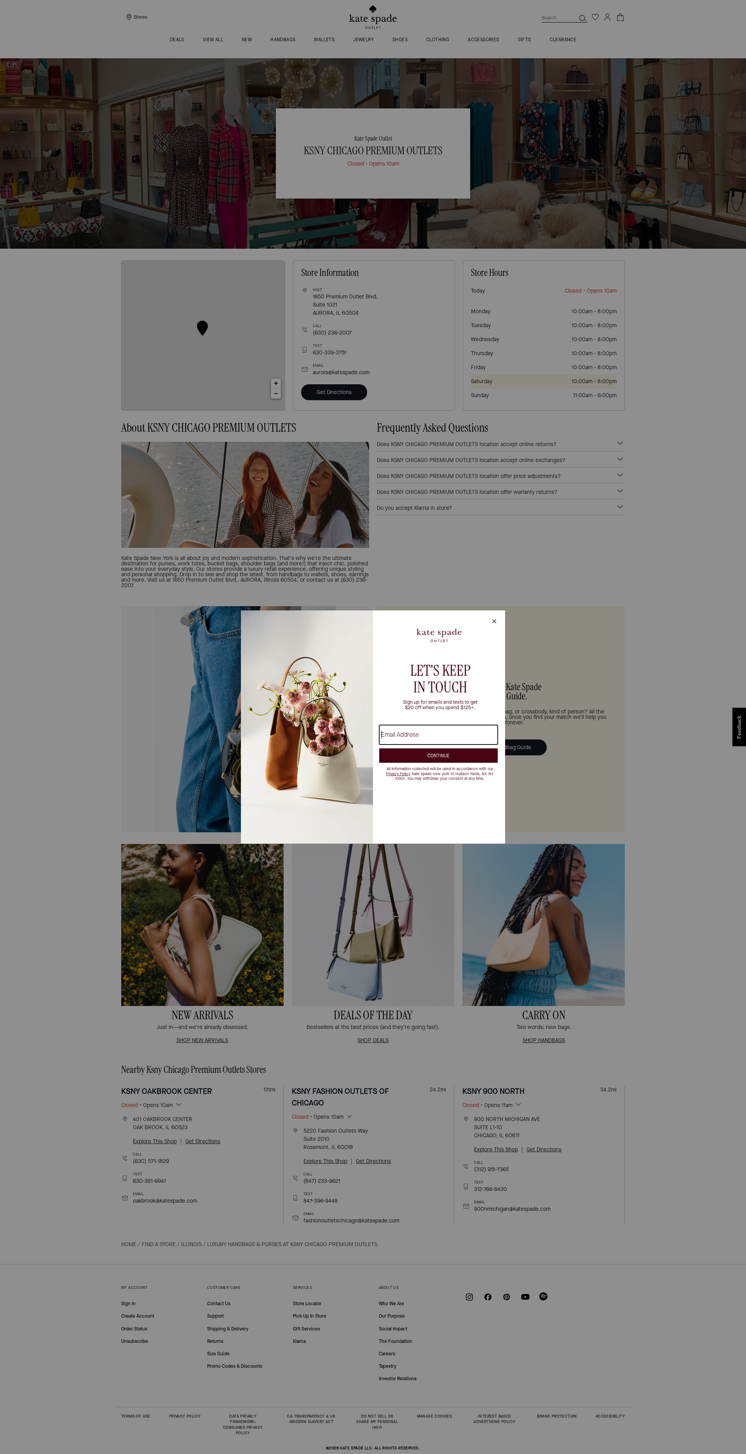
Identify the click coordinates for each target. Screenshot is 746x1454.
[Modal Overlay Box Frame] (373, 727)
